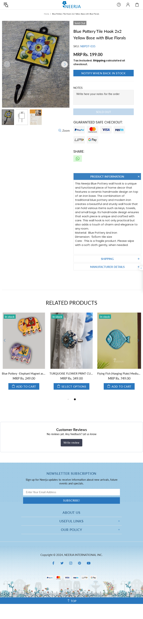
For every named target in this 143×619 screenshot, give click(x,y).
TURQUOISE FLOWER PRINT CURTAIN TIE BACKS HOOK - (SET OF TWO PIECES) (71, 373)
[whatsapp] (77, 158)
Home (46, 14)
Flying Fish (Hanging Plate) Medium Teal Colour (119, 373)
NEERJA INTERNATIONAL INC (71, 4)
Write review (71, 442)
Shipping (99, 60)
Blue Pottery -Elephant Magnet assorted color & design (24, 373)
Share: (78, 151)
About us (71, 512)
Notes (77, 87)
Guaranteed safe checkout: (98, 122)
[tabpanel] (24, 355)
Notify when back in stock (103, 73)
